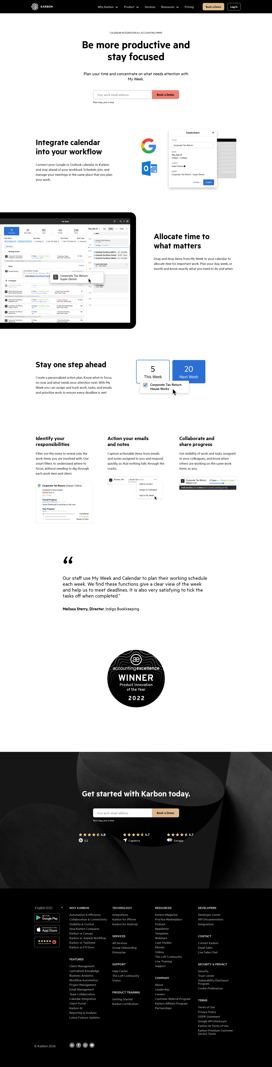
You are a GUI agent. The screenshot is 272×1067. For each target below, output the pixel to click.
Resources (163, 908)
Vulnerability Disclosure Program (213, 981)
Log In (234, 7)
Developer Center (209, 914)
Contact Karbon (208, 942)
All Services (119, 942)
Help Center (120, 971)
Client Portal (77, 1003)
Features (76, 959)
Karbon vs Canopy (81, 933)
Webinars (161, 937)
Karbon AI (75, 1008)
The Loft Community (125, 975)
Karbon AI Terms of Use (213, 1025)
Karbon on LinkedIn (72, 1045)
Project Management (82, 984)
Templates (161, 933)
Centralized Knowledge (84, 970)
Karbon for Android (124, 924)
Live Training (163, 961)
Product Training (126, 992)
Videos (159, 952)
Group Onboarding (124, 947)
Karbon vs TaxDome (82, 942)
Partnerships (163, 1008)
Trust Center (206, 975)
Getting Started (122, 999)
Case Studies (163, 942)
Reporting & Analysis (83, 1012)
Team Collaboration (82, 994)
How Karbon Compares (84, 928)
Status (116, 980)
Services (118, 936)
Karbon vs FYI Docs (81, 947)
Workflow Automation (83, 980)
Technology (122, 908)
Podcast (160, 924)
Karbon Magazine (166, 914)
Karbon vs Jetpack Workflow (87, 937)
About (159, 984)
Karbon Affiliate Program (171, 1003)
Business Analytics (81, 975)
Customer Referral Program (173, 998)
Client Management (82, 966)
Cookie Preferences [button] (210, 988)
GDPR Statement (209, 1016)
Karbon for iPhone (124, 919)
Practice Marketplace (168, 919)
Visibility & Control (81, 924)
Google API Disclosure (212, 1021)
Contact (204, 936)
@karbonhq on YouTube (85, 1045)
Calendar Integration (82, 998)
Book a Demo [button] (213, 7)
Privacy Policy (207, 1011)
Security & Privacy (212, 964)
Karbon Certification (125, 1003)
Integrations (120, 914)
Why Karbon (79, 908)
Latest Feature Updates (84, 1017)
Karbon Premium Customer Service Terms (215, 1032)
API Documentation (210, 919)
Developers (207, 908)
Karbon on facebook (78, 1045)
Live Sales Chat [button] (208, 952)
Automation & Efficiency (85, 914)
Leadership (162, 989)
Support (119, 964)
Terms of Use (206, 1007)
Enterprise (119, 952)
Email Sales (205, 947)
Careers (160, 994)
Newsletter (162, 928)
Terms (202, 1000)
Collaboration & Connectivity (88, 919)
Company (162, 978)
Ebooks (159, 947)
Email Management (81, 989)
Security (203, 971)
